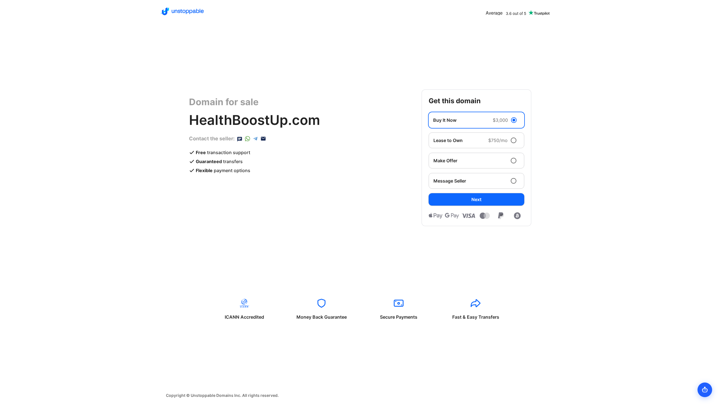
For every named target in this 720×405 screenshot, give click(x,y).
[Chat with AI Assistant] (705, 389)
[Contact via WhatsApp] (247, 138)
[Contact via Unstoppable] (239, 138)
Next (476, 199)
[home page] (182, 11)
